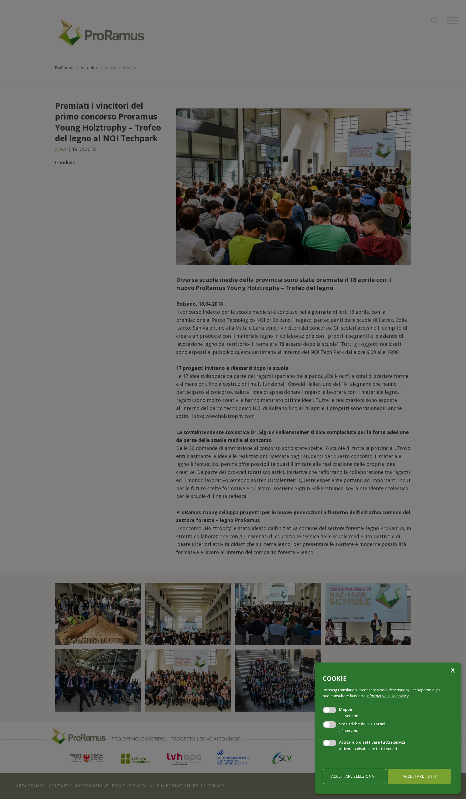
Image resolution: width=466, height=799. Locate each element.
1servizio (348, 715)
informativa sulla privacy (387, 695)
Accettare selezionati (354, 776)
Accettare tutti (419, 776)
